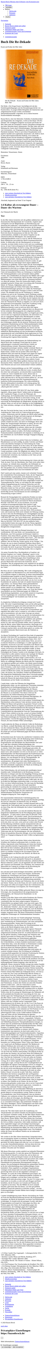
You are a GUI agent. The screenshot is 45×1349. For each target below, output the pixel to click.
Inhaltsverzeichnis (11, 195)
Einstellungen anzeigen (10, 1345)
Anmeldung (9, 1306)
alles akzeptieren (18, 1347)
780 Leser (8, 5)
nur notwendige (6, 1347)
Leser (7, 1302)
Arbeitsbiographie (11, 37)
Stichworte (12, 11)
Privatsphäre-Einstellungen (14, 1319)
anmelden (9, 7)
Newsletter (8, 1312)
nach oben (4, 1326)
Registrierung (9, 1304)
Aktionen (12, 15)
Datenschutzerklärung (12, 1315)
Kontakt (7, 1310)
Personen (12, 13)
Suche (8, 17)
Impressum (8, 1317)
